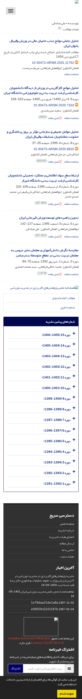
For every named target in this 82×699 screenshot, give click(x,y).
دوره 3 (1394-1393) (57, 462)
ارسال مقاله (67, 543)
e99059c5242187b (44, 609)
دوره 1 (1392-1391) (57, 484)
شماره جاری (68, 307)
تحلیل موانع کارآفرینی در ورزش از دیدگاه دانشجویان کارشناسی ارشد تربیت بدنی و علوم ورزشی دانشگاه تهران (41, 90)
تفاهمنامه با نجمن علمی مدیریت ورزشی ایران (47, 591)
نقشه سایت (67, 556)
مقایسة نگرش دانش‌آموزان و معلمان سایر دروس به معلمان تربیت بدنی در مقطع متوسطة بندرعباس (45, 253)
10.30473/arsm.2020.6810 (53, 149)
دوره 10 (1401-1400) (56, 388)
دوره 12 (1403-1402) (56, 367)
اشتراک (15, 668)
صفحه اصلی (67, 524)
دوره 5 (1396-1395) (57, 441)
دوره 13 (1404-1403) (56, 356)
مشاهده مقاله (71, 74)
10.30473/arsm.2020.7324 (53, 105)
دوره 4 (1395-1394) (57, 452)
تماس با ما (68, 550)
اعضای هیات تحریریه (61, 537)
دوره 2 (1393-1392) (57, 473)
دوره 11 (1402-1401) (56, 377)
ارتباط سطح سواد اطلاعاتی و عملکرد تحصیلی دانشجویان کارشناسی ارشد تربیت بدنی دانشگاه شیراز (43, 178)
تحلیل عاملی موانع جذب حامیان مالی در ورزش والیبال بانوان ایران (44, 43)
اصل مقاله (49, 118)
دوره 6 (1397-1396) (57, 430)
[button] (55, 684)
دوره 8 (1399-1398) (57, 409)
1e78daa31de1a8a (44, 603)
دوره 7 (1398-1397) (57, 420)
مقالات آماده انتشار (63, 298)
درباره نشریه (66, 530)
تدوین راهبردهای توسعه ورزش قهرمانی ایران (49, 217)
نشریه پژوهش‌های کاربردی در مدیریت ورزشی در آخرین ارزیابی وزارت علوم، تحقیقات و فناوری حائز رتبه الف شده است (42, 580)
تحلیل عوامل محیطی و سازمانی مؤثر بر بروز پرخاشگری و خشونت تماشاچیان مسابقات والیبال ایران (43, 134)
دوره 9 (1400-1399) (57, 399)
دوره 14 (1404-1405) (56, 345)
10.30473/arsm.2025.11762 (53, 63)
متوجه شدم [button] (67, 693)
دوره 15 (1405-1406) (56, 335)
